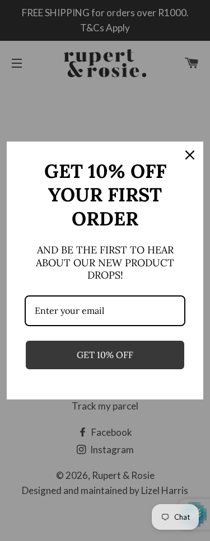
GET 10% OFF (105, 354)
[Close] (189, 155)
